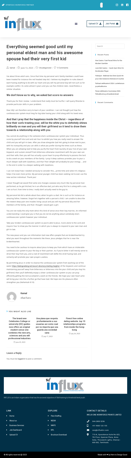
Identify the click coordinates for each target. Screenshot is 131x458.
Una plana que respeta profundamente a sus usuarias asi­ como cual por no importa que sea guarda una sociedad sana (47, 325)
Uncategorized (45, 68)
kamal (12, 68)
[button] (76, 24)
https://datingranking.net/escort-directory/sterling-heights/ (36, 266)
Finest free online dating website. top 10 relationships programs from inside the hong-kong (74, 324)
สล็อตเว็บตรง (26, 298)
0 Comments (62, 68)
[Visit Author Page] (12, 297)
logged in (21, 359)
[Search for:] (109, 46)
